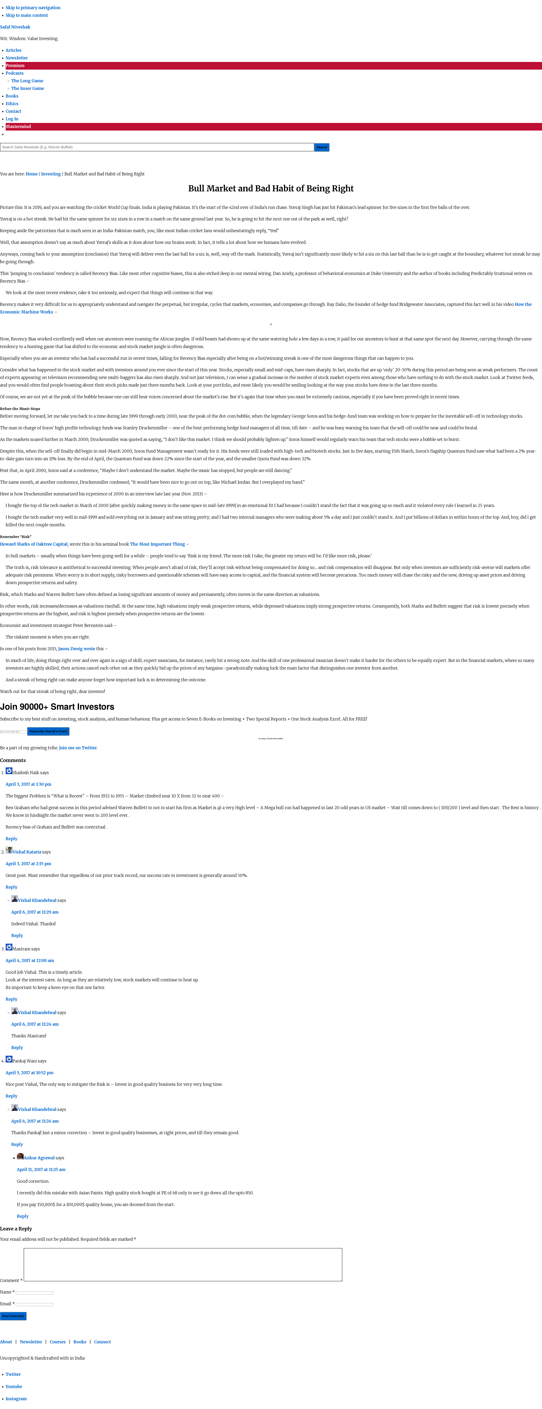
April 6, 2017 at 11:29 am (35, 912)
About (6, 1341)
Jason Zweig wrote (76, 648)
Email (7, 1303)
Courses (58, 1341)
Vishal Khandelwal (37, 900)
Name (7, 1292)
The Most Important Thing (157, 544)
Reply (11, 838)
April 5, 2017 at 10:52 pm (29, 1072)
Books (80, 1341)
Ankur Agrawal (39, 1157)
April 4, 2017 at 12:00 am (30, 960)
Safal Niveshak (15, 27)
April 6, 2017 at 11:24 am (35, 1024)
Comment (11, 1280)
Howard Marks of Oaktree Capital (33, 544)
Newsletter (31, 1341)
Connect (102, 1341)
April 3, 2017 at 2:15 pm (28, 863)
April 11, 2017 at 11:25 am (41, 1169)
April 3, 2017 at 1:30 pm (28, 784)
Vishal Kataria (26, 852)
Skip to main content (27, 15)
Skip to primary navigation (33, 7)
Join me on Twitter (78, 747)
